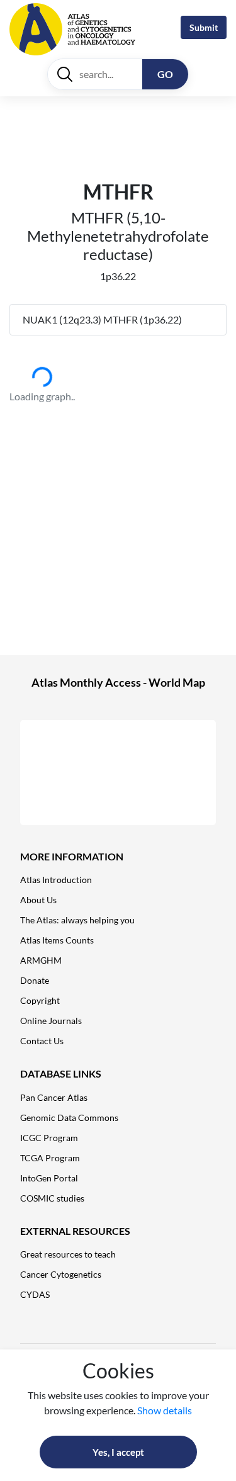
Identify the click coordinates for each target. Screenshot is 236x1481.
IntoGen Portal (49, 1178)
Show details (164, 1410)
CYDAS (35, 1294)
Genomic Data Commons (69, 1117)
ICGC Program (49, 1137)
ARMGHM (41, 960)
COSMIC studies (52, 1198)
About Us (38, 899)
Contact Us (42, 1040)
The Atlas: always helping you (77, 920)
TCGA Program (50, 1157)
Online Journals (51, 1020)
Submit (203, 27)
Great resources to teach (68, 1254)
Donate (34, 980)
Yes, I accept (118, 1452)
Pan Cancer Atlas (53, 1097)
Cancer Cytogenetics (60, 1274)
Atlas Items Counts (57, 940)
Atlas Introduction (56, 879)
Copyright (40, 1000)
